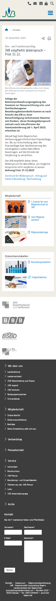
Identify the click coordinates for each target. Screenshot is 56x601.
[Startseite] (6, 30)
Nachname (29, 527)
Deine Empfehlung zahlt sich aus (21, 429)
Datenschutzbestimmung (39, 583)
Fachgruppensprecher (16, 394)
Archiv (11, 504)
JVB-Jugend (12, 385)
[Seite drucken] (49, 38)
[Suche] (51, 4)
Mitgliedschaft (16, 409)
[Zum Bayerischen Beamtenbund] (15, 320)
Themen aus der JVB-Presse (20, 485)
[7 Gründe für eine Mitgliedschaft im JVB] (16, 206)
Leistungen (12, 467)
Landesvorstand (14, 376)
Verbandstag (15, 439)
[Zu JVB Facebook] (40, 4)
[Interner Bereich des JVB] (45, 4)
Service (12, 460)
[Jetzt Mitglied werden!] (16, 221)
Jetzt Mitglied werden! (37, 218)
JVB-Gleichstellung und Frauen (21, 381)
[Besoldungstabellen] (16, 266)
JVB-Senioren (13, 390)
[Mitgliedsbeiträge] (16, 236)
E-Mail (7, 538)
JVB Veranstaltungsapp (17, 494)
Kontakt (8, 583)
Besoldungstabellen (41, 262)
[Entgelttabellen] (16, 281)
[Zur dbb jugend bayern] (15, 351)
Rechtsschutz (13, 471)
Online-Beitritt (13, 415)
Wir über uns (15, 365)
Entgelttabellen (39, 277)
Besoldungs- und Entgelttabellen (22, 480)
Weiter (9, 570)
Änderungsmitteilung (16, 420)
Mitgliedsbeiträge (39, 232)
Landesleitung (13, 372)
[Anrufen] (28, 4)
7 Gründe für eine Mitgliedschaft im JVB (39, 204)
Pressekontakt (16, 450)
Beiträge (11, 424)
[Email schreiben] (34, 4)
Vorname (9, 527)
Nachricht (29, 538)
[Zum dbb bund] (15, 304)
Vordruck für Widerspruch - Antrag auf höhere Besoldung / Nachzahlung (26, 177)
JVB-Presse (12, 476)
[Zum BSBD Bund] (15, 336)
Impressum (20, 583)
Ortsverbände (13, 399)
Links (9, 489)
